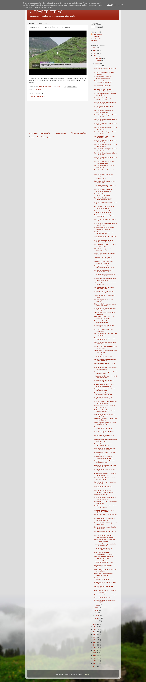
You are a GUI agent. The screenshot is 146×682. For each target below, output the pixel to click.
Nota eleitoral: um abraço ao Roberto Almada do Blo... (103, 190)
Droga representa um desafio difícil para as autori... (105, 527)
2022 (95, 624)
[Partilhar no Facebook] (74, 87)
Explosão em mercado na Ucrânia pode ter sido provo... (105, 474)
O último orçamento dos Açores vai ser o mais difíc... (105, 94)
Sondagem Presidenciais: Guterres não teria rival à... (105, 181)
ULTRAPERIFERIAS (46, 12)
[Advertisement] (58, 116)
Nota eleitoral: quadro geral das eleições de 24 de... (104, 162)
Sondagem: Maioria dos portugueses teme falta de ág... (104, 266)
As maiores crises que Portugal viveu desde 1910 (104, 292)
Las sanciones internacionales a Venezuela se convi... (104, 566)
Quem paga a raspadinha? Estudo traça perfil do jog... (105, 423)
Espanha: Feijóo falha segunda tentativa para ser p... (104, 98)
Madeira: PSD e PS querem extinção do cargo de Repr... (104, 457)
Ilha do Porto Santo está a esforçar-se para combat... (105, 515)
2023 (95, 56)
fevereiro (98, 618)
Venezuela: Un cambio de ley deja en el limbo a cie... (105, 591)
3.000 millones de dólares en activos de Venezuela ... (105, 582)
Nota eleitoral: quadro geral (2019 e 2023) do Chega (105, 141)
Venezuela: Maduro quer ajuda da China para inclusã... (105, 544)
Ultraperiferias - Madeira (97, 35)
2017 (95, 637)
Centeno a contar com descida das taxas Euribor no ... (105, 406)
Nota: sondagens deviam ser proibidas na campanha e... (103, 487)
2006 (95, 666)
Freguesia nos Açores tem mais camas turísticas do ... (104, 326)
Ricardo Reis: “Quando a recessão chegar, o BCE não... (105, 304)
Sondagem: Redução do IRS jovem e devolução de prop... (105, 309)
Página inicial (60, 133)
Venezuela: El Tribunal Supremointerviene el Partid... (104, 561)
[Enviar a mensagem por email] (68, 87)
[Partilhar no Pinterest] (76, 87)
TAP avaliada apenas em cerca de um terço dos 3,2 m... (105, 283)
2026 (95, 48)
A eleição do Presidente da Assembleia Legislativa (102, 77)
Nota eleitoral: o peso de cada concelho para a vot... (103, 111)
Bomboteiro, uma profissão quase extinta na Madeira (105, 338)
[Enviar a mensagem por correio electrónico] (64, 86)
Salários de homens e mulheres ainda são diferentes (104, 432)
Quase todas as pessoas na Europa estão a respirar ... (105, 351)
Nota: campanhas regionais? (103, 597)
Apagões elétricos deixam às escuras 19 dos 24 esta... (103, 549)
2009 (95, 658)
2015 (95, 642)
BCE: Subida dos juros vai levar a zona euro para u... (104, 249)
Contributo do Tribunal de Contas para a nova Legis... (104, 136)
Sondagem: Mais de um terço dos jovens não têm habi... (105, 186)
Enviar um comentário (38, 96)
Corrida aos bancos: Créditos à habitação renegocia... (104, 287)
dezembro (98, 58)
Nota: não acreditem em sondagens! (105, 595)
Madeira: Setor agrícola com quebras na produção (103, 444)
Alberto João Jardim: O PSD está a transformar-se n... (105, 237)
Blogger (87, 674)
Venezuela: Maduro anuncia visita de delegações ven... (104, 540)
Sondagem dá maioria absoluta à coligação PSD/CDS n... (104, 461)
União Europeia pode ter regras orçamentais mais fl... (104, 510)
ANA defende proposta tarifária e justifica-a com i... (104, 470)
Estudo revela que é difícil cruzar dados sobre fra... (104, 364)
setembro (98, 66)
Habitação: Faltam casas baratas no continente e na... (105, 440)
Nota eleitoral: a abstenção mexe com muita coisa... (104, 478)
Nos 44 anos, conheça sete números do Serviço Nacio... (104, 491)
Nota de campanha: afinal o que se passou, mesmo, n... (105, 498)
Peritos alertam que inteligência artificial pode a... (104, 215)
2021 (95, 626)
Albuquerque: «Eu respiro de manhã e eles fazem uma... (105, 376)
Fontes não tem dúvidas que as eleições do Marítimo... (104, 381)
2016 (95, 640)
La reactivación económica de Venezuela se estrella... (103, 557)
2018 (95, 634)
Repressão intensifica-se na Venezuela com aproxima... (103, 398)
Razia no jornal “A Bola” (101, 494)
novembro (98, 60)
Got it (120, 5)
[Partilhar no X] (72, 87)
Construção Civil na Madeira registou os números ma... (103, 211)
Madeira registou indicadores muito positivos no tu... (105, 220)
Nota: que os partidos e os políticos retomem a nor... (105, 69)
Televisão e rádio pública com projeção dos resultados (103, 258)
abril (96, 613)
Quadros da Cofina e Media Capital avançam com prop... (105, 506)
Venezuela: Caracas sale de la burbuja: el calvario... (103, 574)
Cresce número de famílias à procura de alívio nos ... (103, 270)
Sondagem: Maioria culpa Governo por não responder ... (105, 389)
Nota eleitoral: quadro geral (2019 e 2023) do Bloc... (105, 145)
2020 (95, 629)
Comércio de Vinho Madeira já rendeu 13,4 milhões (103, 262)
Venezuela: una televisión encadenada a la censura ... (103, 553)
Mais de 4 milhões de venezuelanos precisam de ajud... (105, 402)
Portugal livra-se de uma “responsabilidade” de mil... (103, 393)
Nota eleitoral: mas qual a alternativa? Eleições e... (102, 194)
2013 (95, 647)
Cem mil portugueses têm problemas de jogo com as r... (104, 427)
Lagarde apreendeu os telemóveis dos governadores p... (105, 465)
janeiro (97, 621)
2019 (95, 632)
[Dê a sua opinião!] (70, 87)
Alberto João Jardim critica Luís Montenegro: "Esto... (104, 207)
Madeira (38, 89)
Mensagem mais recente (39, 133)
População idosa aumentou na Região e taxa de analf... (103, 241)
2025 (95, 50)
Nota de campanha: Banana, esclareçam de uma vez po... (104, 536)
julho (96, 607)
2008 (95, 661)
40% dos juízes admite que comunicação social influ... (103, 86)
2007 (95, 663)
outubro (97, 63)
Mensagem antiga (78, 133)
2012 (95, 650)
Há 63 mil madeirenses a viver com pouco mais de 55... (105, 232)
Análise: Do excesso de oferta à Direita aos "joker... (104, 177)
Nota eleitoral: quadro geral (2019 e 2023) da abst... (105, 132)
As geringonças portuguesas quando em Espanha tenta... (104, 90)
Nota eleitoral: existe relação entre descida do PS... (105, 342)
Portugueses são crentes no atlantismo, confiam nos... (103, 81)
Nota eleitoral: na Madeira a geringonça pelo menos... (103, 198)
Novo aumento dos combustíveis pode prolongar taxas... (104, 415)
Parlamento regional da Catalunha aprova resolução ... (105, 103)
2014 (95, 645)
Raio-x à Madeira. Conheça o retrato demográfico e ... (103, 321)
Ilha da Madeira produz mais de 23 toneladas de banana (105, 436)
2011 (94, 653)
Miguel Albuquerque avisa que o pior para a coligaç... (105, 523)
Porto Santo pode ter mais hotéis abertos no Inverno (104, 519)
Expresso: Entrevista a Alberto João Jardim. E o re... (105, 419)
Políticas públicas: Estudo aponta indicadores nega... (104, 410)
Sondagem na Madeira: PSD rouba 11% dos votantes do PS (105, 449)
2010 (95, 655)
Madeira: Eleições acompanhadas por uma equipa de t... (105, 279)
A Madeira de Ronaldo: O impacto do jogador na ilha (105, 453)
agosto (97, 605)
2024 (95, 53)
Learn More (111, 5)
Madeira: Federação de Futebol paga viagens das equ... (104, 228)
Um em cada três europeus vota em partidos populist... (105, 372)
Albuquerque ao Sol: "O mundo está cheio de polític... (105, 502)
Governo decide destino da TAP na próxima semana (105, 245)
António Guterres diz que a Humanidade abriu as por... (103, 355)
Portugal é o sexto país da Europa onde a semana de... (105, 359)
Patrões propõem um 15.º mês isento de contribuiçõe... (104, 385)
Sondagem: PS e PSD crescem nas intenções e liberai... (105, 368)
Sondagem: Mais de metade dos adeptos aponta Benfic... (104, 275)
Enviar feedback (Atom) (44, 137)
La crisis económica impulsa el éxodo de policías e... (103, 587)
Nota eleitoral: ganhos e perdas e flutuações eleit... (104, 166)
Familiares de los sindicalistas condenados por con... (103, 578)
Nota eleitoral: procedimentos (103, 174)
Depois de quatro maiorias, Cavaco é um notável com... (105, 532)
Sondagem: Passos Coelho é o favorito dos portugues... (104, 317)
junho (97, 610)
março (97, 615)
